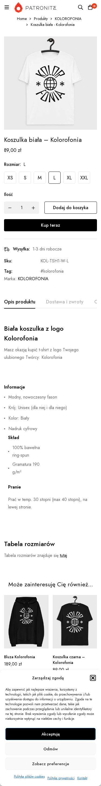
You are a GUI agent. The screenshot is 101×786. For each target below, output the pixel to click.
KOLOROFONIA (68, 18)
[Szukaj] (80, 7)
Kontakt (82, 778)
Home (22, 18)
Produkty (41, 18)
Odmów (50, 749)
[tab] (19, 302)
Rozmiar (12, 164)
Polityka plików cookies (29, 776)
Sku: (8, 261)
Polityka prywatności (61, 778)
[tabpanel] (50, 443)
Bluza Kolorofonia (19, 657)
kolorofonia (53, 271)
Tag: (8, 271)
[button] (93, 678)
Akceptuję (50, 734)
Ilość (8, 194)
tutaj (63, 555)
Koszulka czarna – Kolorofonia (69, 659)
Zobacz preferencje (50, 764)
